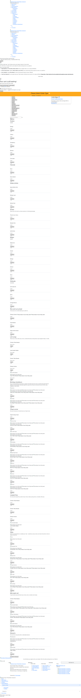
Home (3, 678)
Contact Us (14, 13)
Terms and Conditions (46, 669)
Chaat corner (14, 109)
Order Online (14, 10)
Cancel (1, 60)
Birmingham (15, 8)
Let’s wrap (14, 106)
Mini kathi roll (14, 113)
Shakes (13, 96)
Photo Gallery (34, 670)
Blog (33, 669)
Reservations (14, 7)
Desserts (13, 115)
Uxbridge (14, 22)
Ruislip (14, 18)
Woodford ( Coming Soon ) (18, 24)
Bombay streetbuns (15, 108)
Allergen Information (46, 666)
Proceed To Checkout (14, 656)
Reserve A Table (5, 685)
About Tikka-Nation (35, 667)
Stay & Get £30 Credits (4, 85)
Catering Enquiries (35, 665)
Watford (14, 23)
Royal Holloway (16, 17)
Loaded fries (14, 111)
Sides (13, 112)
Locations (3, 682)
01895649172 (54, 103)
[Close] (0, 62)
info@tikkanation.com (61, 665)
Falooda (13, 98)
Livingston (15, 16)
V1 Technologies (17, 675)
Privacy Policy (45, 667)
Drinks (13, 101)
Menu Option (14, 4)
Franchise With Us (15, 6)
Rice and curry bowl (15, 105)
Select (12, 346)
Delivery (3, 86)
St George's (15, 20)
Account (13, 27)
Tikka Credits (45, 665)
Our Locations (14, 11)
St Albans (14, 9)
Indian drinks (14, 99)
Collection (8, 86)
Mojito (13, 102)
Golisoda (13, 103)
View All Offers (45, 670)
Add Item (12, 130)
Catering (13, 5)
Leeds (14, 15)
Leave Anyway (11, 85)
